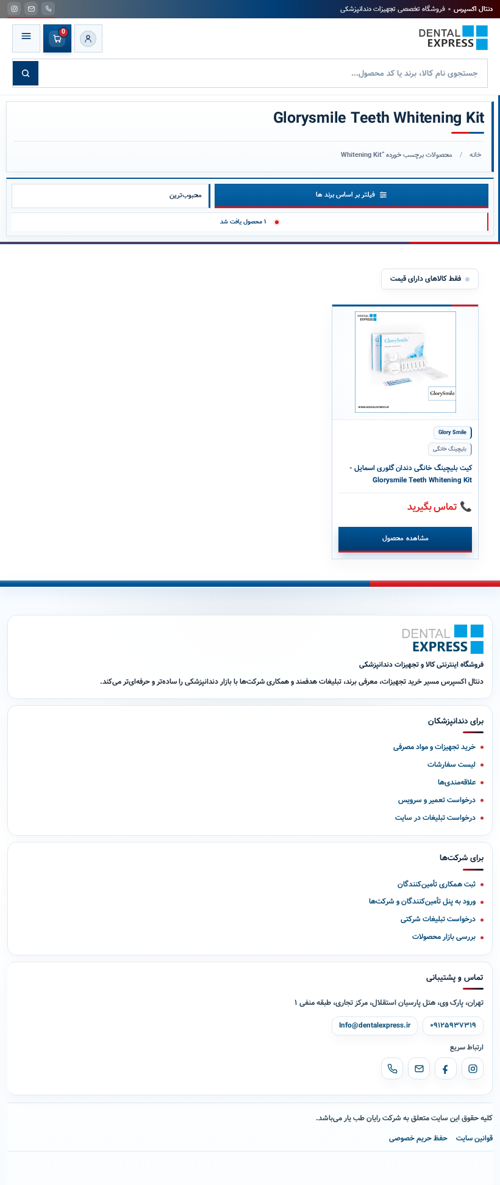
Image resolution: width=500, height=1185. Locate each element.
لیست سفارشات (451, 764)
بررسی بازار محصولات (444, 937)
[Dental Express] (443, 639)
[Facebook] (446, 1068)
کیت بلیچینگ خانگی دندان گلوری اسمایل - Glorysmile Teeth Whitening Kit (410, 474)
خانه (475, 155)
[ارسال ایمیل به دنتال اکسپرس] (31, 8)
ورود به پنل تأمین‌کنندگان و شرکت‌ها (422, 901)
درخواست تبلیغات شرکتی (438, 919)
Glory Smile (452, 432)
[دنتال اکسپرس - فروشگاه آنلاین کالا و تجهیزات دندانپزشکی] (453, 38)
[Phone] (392, 1068)
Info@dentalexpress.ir (374, 1025)
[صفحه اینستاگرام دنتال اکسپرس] (14, 8)
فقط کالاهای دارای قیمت (425, 278)
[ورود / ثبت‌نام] (88, 38)
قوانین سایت (474, 1138)
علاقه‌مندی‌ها (457, 782)
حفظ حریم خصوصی (418, 1138)
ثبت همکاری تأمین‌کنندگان (437, 884)
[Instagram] (473, 1068)
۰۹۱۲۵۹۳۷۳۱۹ (453, 1025)
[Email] (419, 1068)
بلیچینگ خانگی (449, 449)
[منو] (26, 38)
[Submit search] (25, 73)
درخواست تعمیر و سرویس (437, 800)
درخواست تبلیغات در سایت (435, 818)
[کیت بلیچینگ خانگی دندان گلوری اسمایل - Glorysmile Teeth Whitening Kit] (405, 362)
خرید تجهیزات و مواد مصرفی (434, 747)
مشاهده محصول (405, 538)
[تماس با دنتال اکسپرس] (48, 8)
